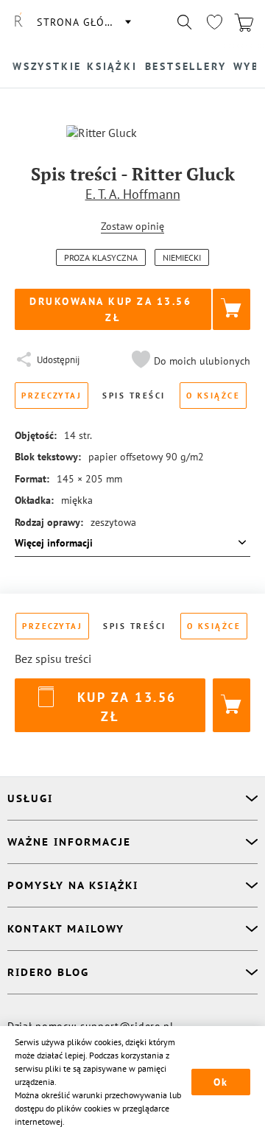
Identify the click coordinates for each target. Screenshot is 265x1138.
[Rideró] (18, 22)
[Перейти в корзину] (244, 22)
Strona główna (83, 22)
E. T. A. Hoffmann (132, 194)
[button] (189, 361)
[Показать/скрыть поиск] (185, 22)
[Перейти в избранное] (214, 22)
